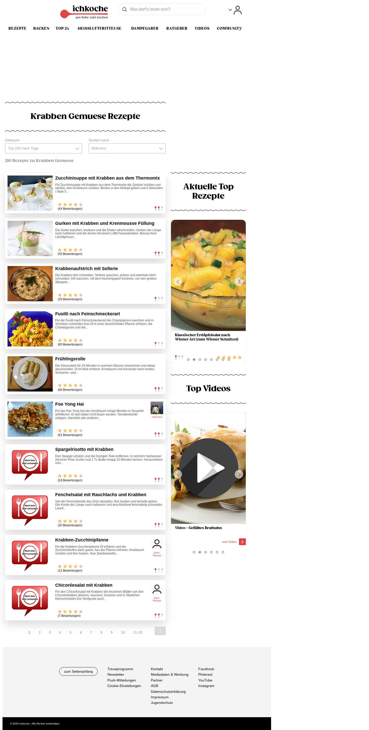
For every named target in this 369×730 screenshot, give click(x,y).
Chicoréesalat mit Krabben (83, 585)
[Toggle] (235, 10)
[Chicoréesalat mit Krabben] (30, 600)
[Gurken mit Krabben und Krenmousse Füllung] (30, 238)
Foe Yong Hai (69, 404)
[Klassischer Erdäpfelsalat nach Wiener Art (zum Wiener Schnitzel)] (208, 275)
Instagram (206, 686)
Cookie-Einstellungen (124, 686)
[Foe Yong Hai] (30, 419)
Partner (157, 680)
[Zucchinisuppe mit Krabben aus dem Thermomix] (30, 193)
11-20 (137, 632)
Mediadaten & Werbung (170, 674)
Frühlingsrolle (70, 358)
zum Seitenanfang (78, 671)
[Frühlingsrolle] (30, 374)
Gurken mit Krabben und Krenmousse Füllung (104, 223)
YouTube (205, 680)
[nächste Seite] (160, 631)
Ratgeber (177, 28)
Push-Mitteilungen (121, 680)
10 (123, 632)
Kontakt (157, 669)
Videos (202, 28)
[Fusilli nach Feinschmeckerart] (30, 329)
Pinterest (205, 674)
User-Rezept (157, 554)
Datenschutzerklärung (168, 691)
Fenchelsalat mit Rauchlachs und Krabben (100, 494)
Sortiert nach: (99, 140)
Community (229, 28)
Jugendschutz (162, 703)
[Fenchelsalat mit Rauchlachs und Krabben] (30, 509)
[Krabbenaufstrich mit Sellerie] (30, 283)
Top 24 (62, 28)
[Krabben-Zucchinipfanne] (30, 555)
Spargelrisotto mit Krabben (84, 449)
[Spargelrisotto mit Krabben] (30, 464)
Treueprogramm (120, 669)
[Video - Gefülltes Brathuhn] (208, 468)
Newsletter (115, 674)
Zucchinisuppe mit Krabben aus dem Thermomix (107, 178)
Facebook (206, 669)
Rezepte (18, 28)
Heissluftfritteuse (99, 28)
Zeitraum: (12, 140)
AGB (154, 686)
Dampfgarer (145, 28)
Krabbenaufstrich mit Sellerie (86, 268)
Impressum (160, 697)
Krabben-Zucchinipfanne (81, 539)
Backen (41, 28)
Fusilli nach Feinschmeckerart (87, 313)
